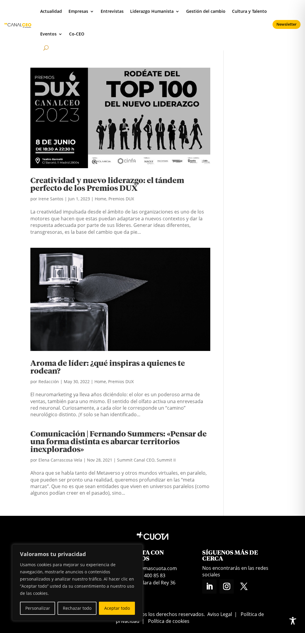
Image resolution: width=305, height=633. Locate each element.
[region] (77, 582)
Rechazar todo (77, 608)
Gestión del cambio (205, 11)
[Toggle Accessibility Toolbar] (293, 621)
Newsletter (286, 24)
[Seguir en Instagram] (227, 586)
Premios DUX (121, 199)
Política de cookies (168, 621)
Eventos (48, 34)
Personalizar (37, 608)
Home (100, 199)
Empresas (78, 11)
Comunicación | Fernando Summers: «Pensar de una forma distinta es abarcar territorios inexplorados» (118, 442)
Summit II (166, 460)
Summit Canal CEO (136, 460)
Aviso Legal (219, 614)
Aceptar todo (117, 608)
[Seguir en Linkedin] (209, 586)
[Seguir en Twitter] (244, 586)
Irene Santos (50, 199)
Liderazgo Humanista (152, 11)
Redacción (48, 381)
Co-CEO (76, 34)
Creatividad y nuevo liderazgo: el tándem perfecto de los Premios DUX (107, 185)
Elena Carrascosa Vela (60, 460)
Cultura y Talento (249, 11)
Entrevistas (112, 11)
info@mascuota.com (154, 568)
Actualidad (51, 11)
